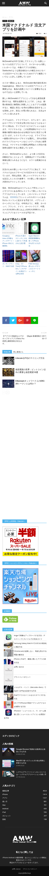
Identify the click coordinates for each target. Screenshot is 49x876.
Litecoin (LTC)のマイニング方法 (29, 358)
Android (5, 808)
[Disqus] (24, 427)
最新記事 (11, 21)
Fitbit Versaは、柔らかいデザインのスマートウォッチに (34, 267)
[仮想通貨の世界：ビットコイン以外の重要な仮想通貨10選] (8, 372)
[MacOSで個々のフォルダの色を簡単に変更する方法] (8, 763)
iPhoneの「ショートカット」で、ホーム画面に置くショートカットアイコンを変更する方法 (25, 714)
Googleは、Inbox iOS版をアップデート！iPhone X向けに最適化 (8, 241)
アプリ (11, 17)
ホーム (4, 17)
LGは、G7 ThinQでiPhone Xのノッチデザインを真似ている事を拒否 (21, 269)
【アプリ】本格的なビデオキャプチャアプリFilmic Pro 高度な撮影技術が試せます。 (13, 340)
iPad (4, 812)
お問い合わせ (19, 667)
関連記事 (7, 352)
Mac (4, 805)
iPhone (5, 794)
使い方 (4, 801)
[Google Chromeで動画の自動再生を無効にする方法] (8, 752)
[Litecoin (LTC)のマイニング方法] (8, 361)
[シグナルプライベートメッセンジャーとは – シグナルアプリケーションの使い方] (8, 774)
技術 (4, 819)
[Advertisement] (24, 11)
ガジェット (6, 816)
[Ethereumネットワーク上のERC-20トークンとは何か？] (8, 384)
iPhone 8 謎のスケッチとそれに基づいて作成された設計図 (21, 239)
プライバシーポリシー (22, 677)
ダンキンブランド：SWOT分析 (8, 265)
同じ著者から (18, 352)
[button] (45, 3)
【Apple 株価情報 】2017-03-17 (36, 337)
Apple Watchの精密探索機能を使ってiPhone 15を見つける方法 (34, 241)
